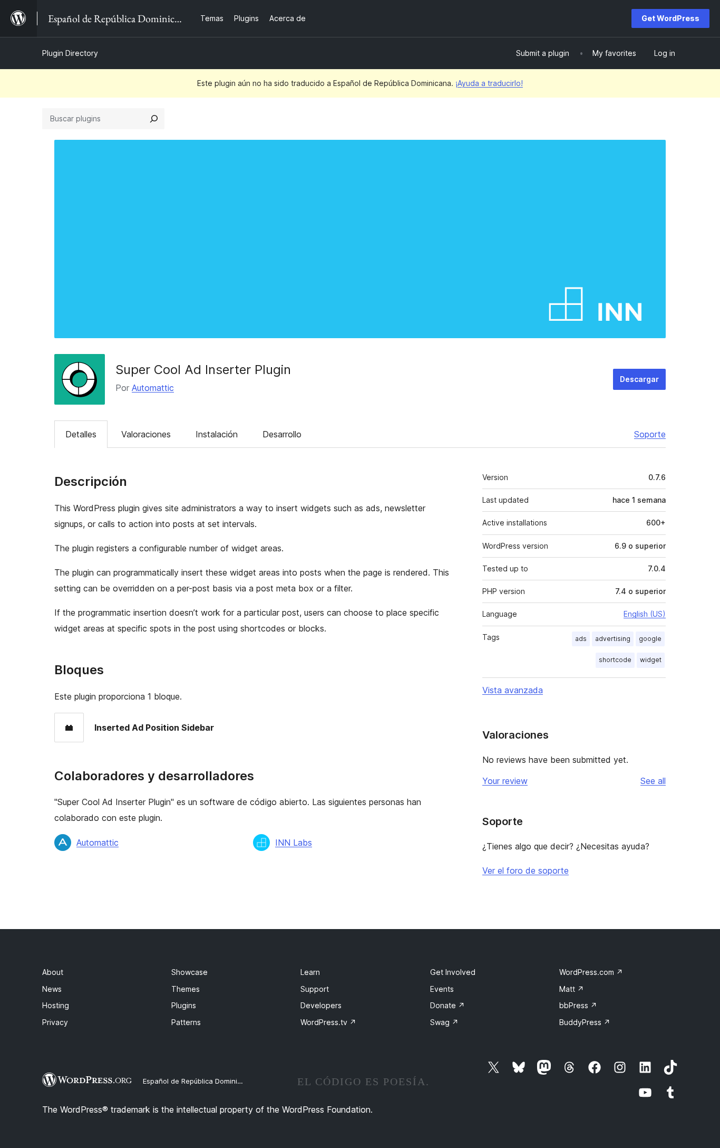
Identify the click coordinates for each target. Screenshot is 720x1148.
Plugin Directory (70, 53)
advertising (612, 639)
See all (653, 781)
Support (314, 988)
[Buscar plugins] (153, 118)
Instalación (217, 434)
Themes (185, 988)
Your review (505, 781)
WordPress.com (591, 972)
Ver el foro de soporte (525, 870)
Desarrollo (281, 434)
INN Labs (293, 842)
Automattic (153, 387)
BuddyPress (584, 1022)
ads (581, 639)
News (52, 988)
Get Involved (452, 972)
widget (650, 660)
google (650, 639)
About (52, 972)
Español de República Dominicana (198, 1081)
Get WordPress (670, 18)
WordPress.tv (328, 1022)
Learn (310, 972)
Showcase (189, 972)
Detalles (80, 434)
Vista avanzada (512, 690)
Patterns (186, 1022)
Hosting (55, 1005)
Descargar (639, 379)
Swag (444, 1022)
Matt (571, 988)
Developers (321, 1005)
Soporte (650, 434)
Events (442, 988)
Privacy (55, 1022)
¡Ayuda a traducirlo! (489, 83)
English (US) (645, 613)
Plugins (183, 1005)
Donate (447, 1005)
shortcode (615, 660)
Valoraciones (146, 434)
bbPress (578, 1005)
